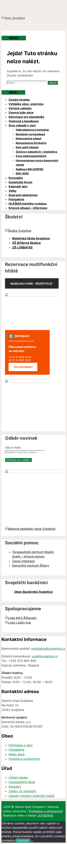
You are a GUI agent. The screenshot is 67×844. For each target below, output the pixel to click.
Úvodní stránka (19, 99)
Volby (12, 191)
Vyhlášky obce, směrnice (26, 104)
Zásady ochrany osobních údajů (31, 796)
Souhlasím (23, 840)
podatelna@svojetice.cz (48, 648)
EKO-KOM (22, 173)
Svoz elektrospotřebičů (31, 156)
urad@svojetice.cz (45, 656)
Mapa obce (17, 754)
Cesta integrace (23, 561)
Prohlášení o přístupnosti (46, 811)
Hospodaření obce (22, 782)
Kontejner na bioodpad (30, 134)
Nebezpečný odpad (28, 138)
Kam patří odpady (27, 147)
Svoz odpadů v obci (22, 125)
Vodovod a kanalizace (24, 121)
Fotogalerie (16, 199)
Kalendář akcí (18, 186)
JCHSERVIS (45, 815)
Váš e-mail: (13, 447)
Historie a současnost (24, 759)
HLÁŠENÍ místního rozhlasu (28, 203)
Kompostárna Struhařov (31, 143)
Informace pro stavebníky (26, 117)
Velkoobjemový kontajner (32, 129)
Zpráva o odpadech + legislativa (36, 151)
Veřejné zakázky (20, 108)
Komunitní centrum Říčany (30, 565)
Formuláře (16, 178)
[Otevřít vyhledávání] (8, 33)
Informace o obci (21, 745)
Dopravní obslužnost (23, 195)
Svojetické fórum (20, 182)
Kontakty (15, 786)
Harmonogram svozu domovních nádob (37, 163)
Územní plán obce (21, 112)
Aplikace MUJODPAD (29, 169)
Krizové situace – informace (28, 208)
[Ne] (31, 841)
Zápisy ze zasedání (22, 791)
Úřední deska (18, 777)
